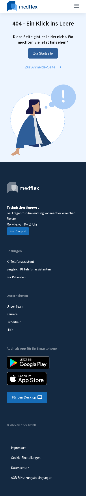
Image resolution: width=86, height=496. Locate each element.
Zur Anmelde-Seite (40, 67)
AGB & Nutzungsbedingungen (31, 478)
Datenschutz (20, 468)
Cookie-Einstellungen (26, 458)
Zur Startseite (43, 53)
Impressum (18, 448)
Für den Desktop (24, 397)
